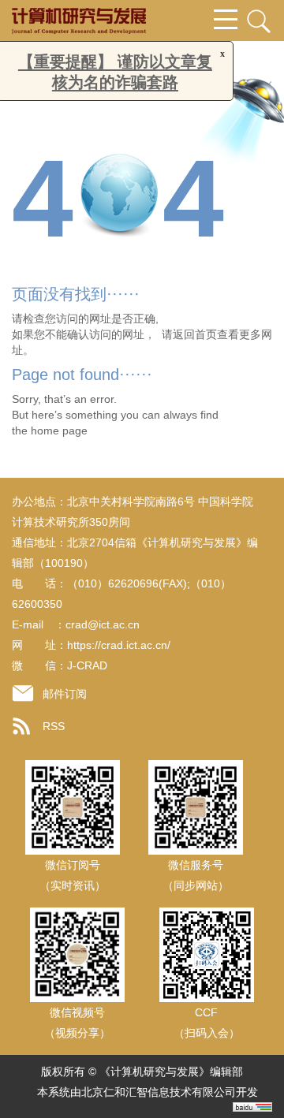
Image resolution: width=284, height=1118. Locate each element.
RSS (54, 726)
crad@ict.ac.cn (102, 624)
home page (59, 430)
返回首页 (195, 334)
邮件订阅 (65, 694)
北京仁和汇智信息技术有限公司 (158, 1092)
